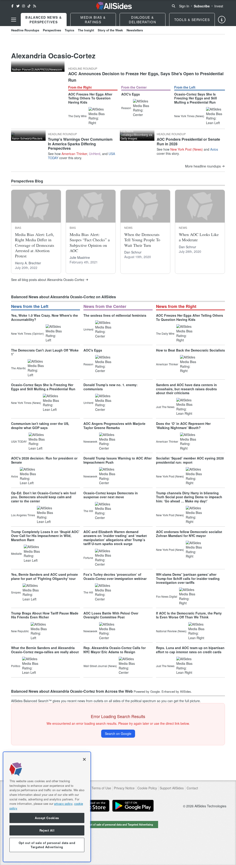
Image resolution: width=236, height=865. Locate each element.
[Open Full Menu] (13, 19)
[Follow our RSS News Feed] (34, 6)
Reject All (47, 830)
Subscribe (202, 6)
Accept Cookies (47, 818)
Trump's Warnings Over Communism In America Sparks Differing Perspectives (80, 144)
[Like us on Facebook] (12, 6)
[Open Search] (173, 6)
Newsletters (135, 30)
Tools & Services (192, 19)
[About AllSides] (221, 19)
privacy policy (63, 803)
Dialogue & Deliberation (142, 19)
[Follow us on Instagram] (23, 6)
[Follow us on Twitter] (18, 6)
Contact (192, 788)
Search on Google (118, 733)
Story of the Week (110, 30)
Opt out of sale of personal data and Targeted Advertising (118, 824)
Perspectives (52, 30)
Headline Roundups (25, 30)
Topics (69, 30)
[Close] (84, 759)
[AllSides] (114, 6)
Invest (218, 6)
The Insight (86, 30)
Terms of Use (101, 788)
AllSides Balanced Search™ (31, 700)
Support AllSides (172, 788)
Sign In (184, 6)
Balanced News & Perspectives (43, 19)
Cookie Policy (147, 788)
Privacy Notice (124, 788)
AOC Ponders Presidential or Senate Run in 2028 (188, 141)
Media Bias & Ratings (93, 19)
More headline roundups (203, 166)
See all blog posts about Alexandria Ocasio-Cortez (47, 279)
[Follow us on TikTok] (29, 6)
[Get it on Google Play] (133, 806)
